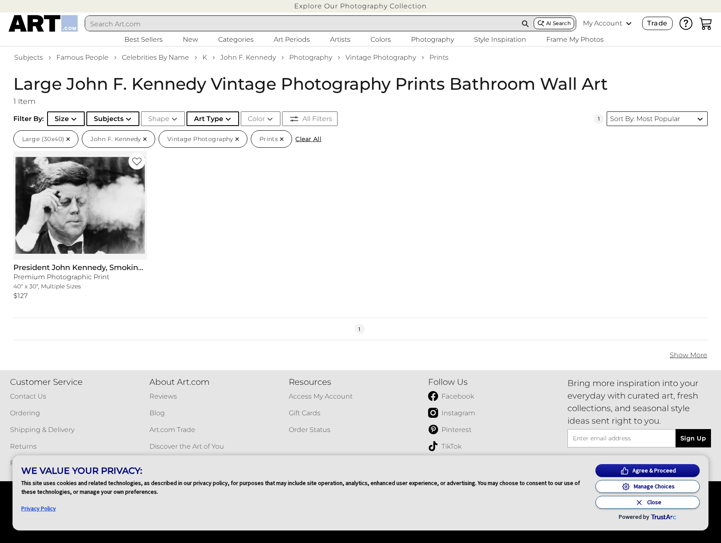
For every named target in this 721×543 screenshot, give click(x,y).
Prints (439, 57)
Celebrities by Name (155, 57)
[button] (360, 6)
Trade (657, 23)
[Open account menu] (628, 23)
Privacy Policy (38, 508)
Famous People (82, 57)
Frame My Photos (575, 39)
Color (256, 119)
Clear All (308, 139)
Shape (158, 119)
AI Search (558, 23)
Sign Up (693, 438)
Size (62, 119)
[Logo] (43, 23)
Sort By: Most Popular (645, 119)
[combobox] (301, 24)
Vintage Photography (380, 57)
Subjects (28, 57)
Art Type (208, 119)
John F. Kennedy (248, 57)
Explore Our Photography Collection (360, 6)
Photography (310, 57)
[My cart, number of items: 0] (706, 23)
